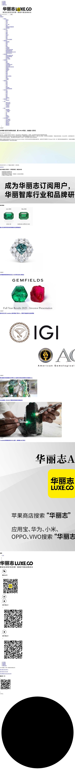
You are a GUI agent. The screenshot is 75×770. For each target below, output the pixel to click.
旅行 (7, 95)
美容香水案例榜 (9, 88)
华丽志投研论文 (9, 53)
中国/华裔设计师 (9, 64)
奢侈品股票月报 (9, 50)
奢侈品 (5, 18)
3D (6, 112)
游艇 (7, 25)
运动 (7, 30)
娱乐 (7, 94)
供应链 (7, 78)
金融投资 (5, 40)
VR (6, 114)
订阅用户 (2, 16)
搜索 (11, 14)
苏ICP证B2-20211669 (4, 671)
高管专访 (7, 104)
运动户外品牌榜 (9, 39)
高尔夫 (7, 34)
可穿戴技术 (8, 110)
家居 (7, 92)
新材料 (7, 115)
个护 (7, 85)
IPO (6, 45)
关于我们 (4, 1)
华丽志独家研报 (9, 56)
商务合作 (7, 121)
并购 (7, 44)
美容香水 (5, 80)
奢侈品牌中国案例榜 (10, 26)
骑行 (7, 37)
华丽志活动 (8, 120)
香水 (7, 84)
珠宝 (7, 21)
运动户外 (5, 29)
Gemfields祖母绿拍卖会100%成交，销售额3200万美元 (12, 440)
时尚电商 (7, 109)
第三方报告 (8, 58)
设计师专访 (8, 103)
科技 (4, 108)
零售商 (7, 70)
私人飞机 (7, 24)
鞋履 (7, 73)
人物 (4, 101)
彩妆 (7, 82)
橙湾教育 (4, 2)
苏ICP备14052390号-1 (4, 669)
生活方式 (5, 89)
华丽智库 (4, 3)
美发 (7, 86)
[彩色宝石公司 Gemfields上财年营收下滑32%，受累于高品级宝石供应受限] (28, 309)
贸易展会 (7, 69)
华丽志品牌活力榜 (9, 55)
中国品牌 (7, 63)
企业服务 (7, 116)
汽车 (7, 23)
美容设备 (7, 87)
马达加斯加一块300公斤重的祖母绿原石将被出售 (11, 400)
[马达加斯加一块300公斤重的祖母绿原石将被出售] (18, 396)
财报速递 (7, 41)
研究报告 (5, 54)
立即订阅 (2, 167)
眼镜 (7, 71)
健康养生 (7, 97)
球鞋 (7, 38)
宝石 (3, 555)
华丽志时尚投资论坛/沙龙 (11, 51)
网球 (7, 33)
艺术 (7, 93)
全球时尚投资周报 (9, 49)
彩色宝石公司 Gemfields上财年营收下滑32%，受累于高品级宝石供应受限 (17, 313)
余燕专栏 (7, 107)
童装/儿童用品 (8, 76)
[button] (4, 602)
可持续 (7, 79)
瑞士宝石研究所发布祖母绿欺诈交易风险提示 (10, 227)
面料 (7, 77)
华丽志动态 (4, 4)
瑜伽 (7, 32)
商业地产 (7, 100)
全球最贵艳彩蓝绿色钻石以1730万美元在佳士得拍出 (12, 274)
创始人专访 (8, 102)
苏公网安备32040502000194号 (5, 673)
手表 (7, 22)
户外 (7, 31)
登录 (1, 15)
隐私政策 (7, 124)
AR (6, 113)
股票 (7, 46)
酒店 (7, 96)
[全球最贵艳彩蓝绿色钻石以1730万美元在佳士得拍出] (21, 271)
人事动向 (7, 105)
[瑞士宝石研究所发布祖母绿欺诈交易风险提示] (16, 225)
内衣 (7, 74)
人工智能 (7, 111)
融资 (7, 42)
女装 (7, 61)
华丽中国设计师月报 (10, 66)
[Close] (2, 607)
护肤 (7, 81)
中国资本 (7, 47)
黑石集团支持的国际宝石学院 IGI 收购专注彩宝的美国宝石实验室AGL (16, 377)
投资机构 (7, 48)
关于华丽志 (6, 118)
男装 (7, 62)
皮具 (7, 72)
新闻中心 (7, 122)
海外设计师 (8, 65)
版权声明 (7, 123)
